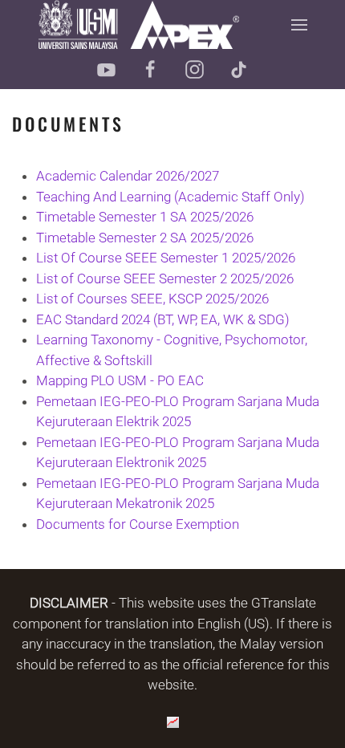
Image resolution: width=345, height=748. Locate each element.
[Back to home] (138, 24)
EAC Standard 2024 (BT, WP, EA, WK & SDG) (163, 319)
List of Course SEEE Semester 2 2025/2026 (165, 278)
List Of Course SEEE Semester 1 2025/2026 (165, 258)
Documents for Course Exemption (137, 524)
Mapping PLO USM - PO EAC (120, 380)
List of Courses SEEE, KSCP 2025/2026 (152, 299)
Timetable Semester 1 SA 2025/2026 (145, 217)
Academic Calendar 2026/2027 (127, 176)
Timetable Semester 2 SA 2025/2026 (145, 238)
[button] (299, 24)
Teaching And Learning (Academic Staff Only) (170, 197)
